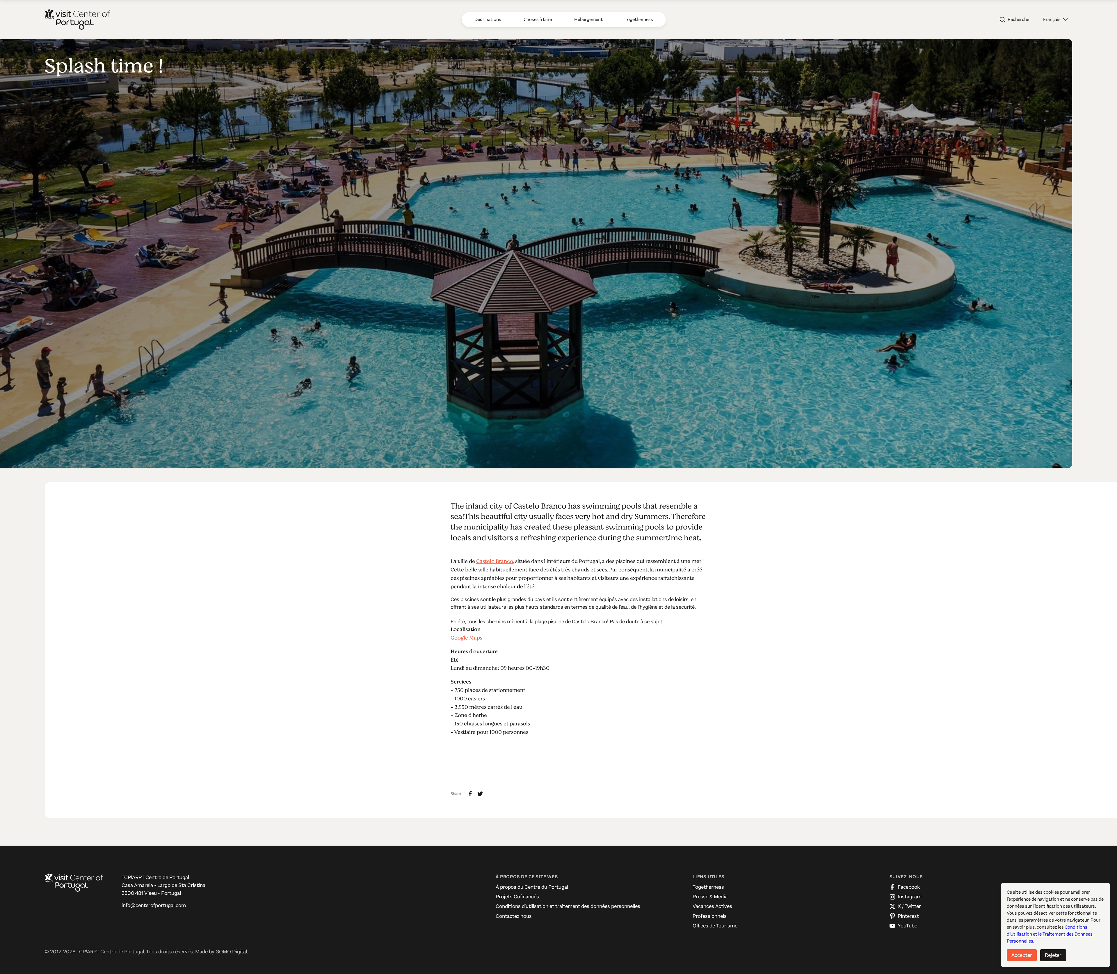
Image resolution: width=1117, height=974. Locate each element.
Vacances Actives (712, 906)
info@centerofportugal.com (154, 905)
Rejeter (1053, 955)
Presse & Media (710, 896)
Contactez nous (514, 916)
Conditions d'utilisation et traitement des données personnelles (568, 906)
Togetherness (708, 886)
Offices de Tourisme (715, 925)
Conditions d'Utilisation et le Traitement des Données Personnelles (1050, 934)
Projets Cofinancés (517, 896)
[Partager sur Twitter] (480, 794)
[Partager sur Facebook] (470, 794)
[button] (1055, 19)
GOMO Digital (231, 951)
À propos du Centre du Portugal (532, 886)
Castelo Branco (494, 561)
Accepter (1021, 955)
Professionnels (710, 916)
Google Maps (466, 638)
